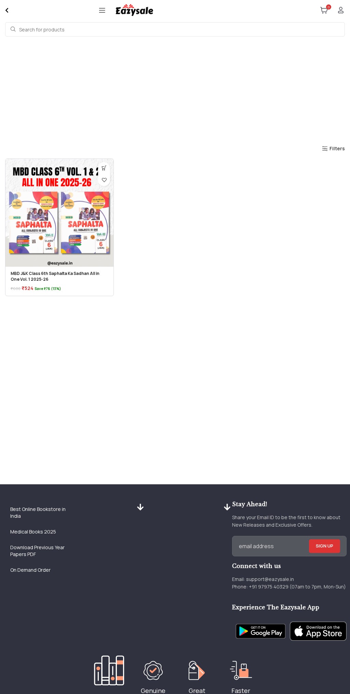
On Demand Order (30, 570)
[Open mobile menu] (102, 10)
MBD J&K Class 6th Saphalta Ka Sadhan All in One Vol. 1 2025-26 (55, 276)
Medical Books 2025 (33, 531)
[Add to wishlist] (104, 180)
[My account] (340, 10)
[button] (104, 168)
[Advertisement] (175, 89)
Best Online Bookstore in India (38, 512)
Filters (337, 149)
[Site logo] (134, 9)
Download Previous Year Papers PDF (37, 550)
